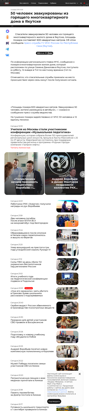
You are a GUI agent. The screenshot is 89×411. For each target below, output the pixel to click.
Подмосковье (43, 3)
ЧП (12, 26)
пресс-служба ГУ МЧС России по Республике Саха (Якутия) (51, 44)
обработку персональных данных (57, 391)
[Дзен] (44, 53)
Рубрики (53, 3)
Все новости (24, 3)
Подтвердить (54, 401)
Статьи (33, 3)
